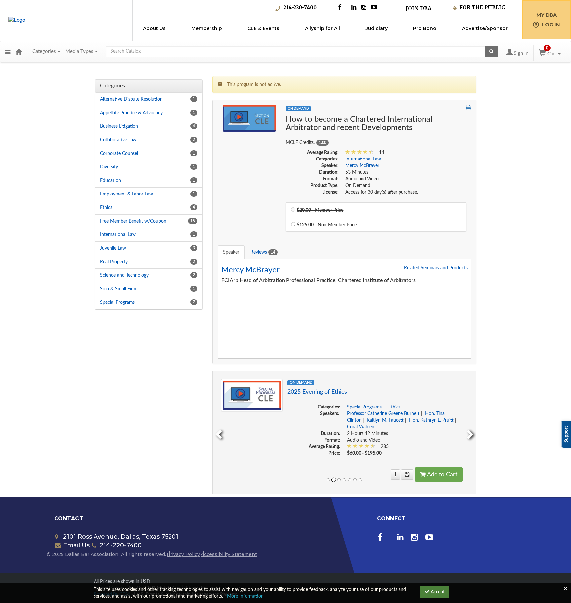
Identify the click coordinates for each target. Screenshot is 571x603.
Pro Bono (424, 28)
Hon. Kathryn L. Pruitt (431, 420)
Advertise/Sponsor (485, 28)
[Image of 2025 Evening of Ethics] (252, 395)
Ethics (106, 207)
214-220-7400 (300, 7)
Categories (44, 51)
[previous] (218, 432)
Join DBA (418, 8)
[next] (471, 432)
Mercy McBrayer (362, 165)
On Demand (298, 108)
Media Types (80, 51)
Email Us (76, 545)
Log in (551, 24)
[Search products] (491, 51)
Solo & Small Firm (118, 289)
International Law (118, 234)
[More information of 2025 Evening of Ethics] (395, 474)
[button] (7, 51)
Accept (437, 592)
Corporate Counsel (119, 153)
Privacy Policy (183, 554)
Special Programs (117, 302)
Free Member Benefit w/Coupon (133, 221)
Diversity (109, 167)
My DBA (546, 15)
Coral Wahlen (360, 427)
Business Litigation (119, 126)
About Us (154, 28)
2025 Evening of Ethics (317, 392)
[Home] (18, 51)
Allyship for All (322, 28)
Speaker (231, 252)
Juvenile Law (113, 248)
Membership (206, 28)
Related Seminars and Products (436, 268)
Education (110, 180)
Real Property (114, 262)
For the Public (482, 7)
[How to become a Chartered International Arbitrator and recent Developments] (249, 118)
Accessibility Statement (229, 554)
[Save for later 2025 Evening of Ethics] (407, 474)
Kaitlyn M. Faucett (385, 420)
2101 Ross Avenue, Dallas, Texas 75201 (120, 536)
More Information (245, 596)
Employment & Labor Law (126, 194)
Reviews (262, 252)
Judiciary (377, 28)
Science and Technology (124, 275)
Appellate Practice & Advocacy (131, 113)
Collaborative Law (118, 140)
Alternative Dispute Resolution (131, 99)
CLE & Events (263, 28)
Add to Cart (442, 475)
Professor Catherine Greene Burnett (383, 413)
